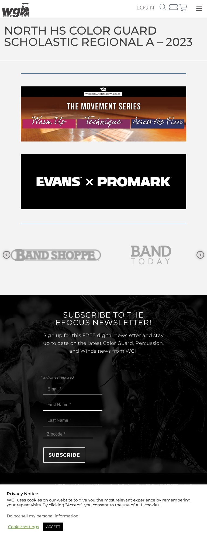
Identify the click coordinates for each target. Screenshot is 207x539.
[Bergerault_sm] (159, 255)
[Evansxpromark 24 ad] (103, 207)
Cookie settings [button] (23, 526)
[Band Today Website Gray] (64, 255)
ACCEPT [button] (53, 526)
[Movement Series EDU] (103, 140)
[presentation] (7, 255)
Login (145, 7)
